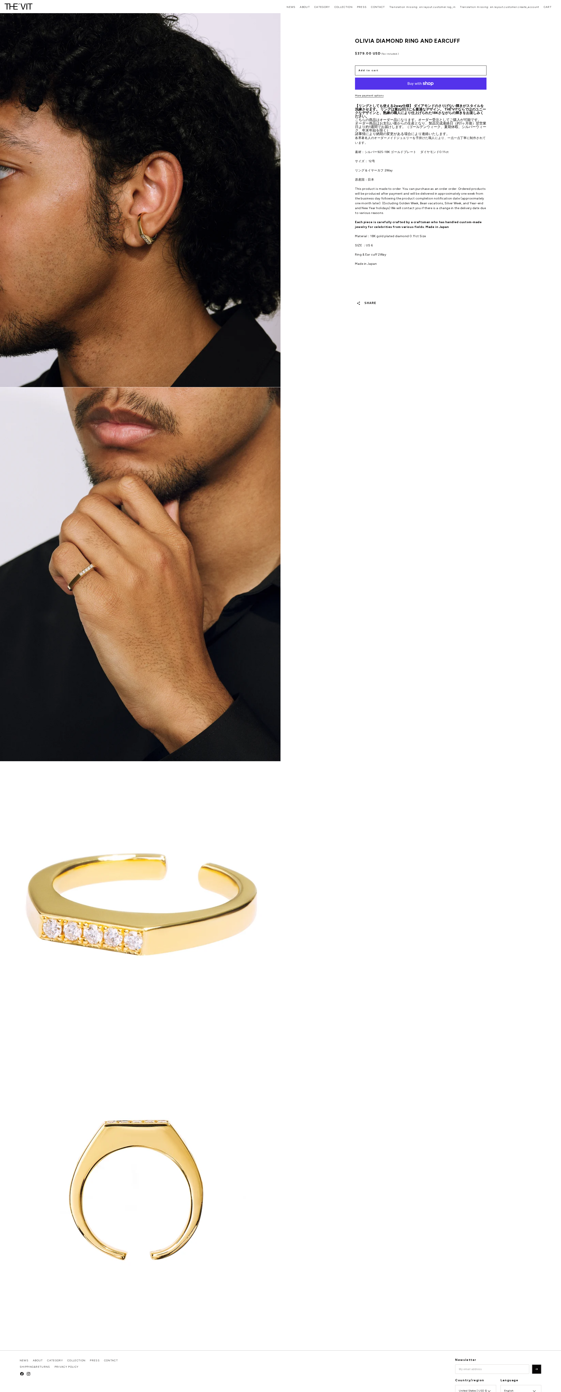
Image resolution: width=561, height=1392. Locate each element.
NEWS (291, 7)
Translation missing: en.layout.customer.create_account (499, 7)
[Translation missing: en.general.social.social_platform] (22, 1373)
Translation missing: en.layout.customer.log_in (422, 7)
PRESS (362, 7)
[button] (548, 7)
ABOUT (305, 7)
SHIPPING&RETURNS (35, 1366)
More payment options (369, 95)
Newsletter (465, 1360)
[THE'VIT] (18, 7)
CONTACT (378, 7)
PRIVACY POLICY (66, 1366)
